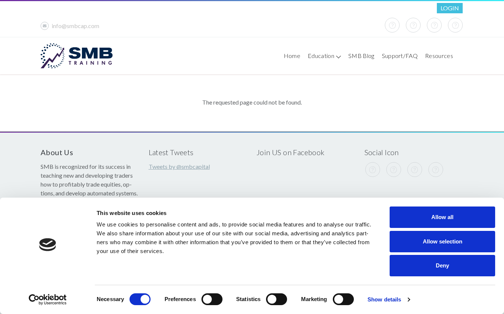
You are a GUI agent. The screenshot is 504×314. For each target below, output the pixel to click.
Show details (384, 299)
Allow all (442, 217)
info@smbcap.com (75, 25)
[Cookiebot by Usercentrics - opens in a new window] (47, 299)
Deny (442, 265)
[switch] (211, 299)
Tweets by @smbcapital (179, 166)
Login (450, 7)
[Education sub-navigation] (337, 55)
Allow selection (442, 241)
